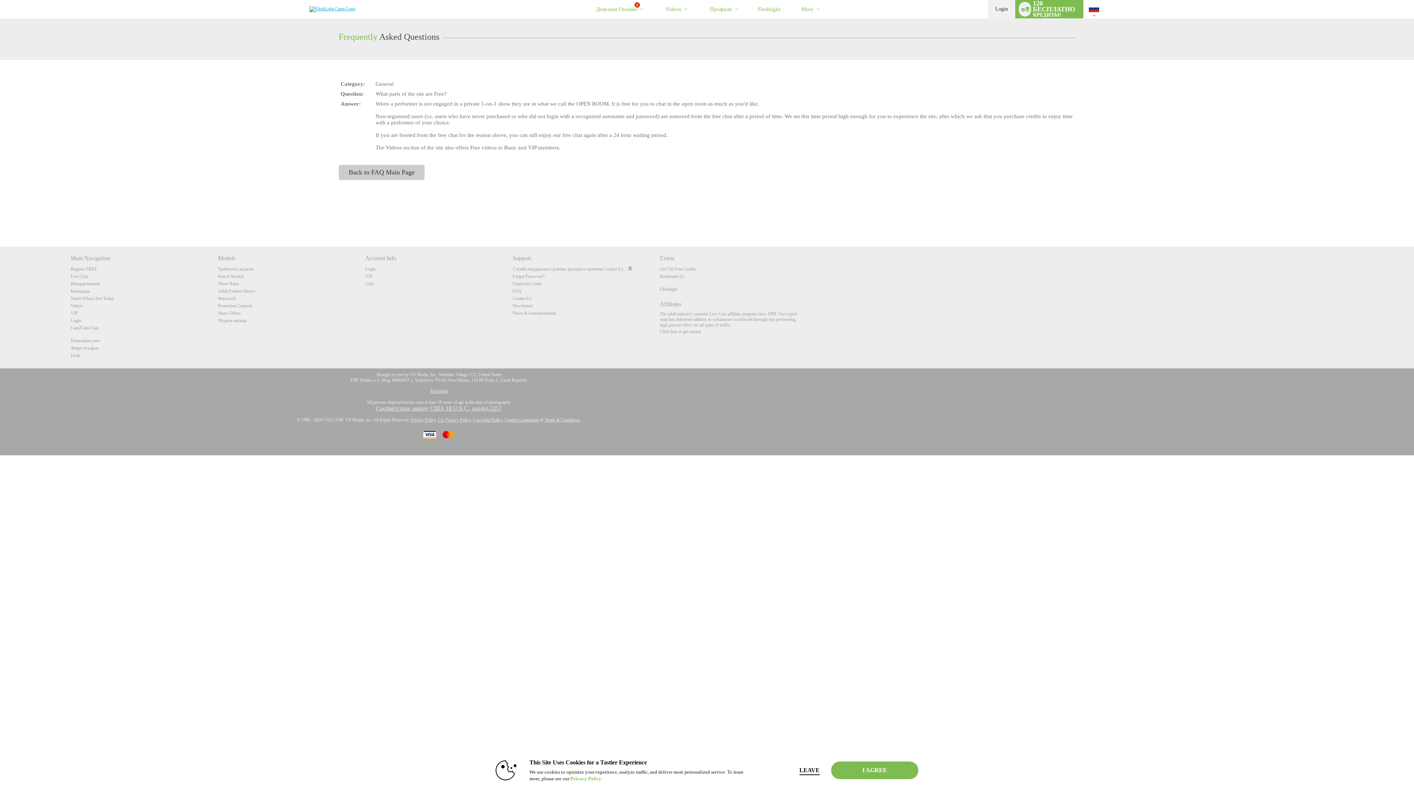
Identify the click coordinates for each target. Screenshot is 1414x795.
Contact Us (522, 298)
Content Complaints (521, 420)
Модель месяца (232, 320)
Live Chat (79, 276)
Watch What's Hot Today (92, 298)
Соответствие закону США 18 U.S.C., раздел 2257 (439, 408)
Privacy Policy (423, 420)
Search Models (231, 276)
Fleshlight (668, 289)
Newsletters (523, 305)
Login (1001, 9)
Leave (809, 770)
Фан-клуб (227, 298)
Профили (721, 9)
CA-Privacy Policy (454, 420)
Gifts (369, 283)
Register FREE (84, 269)
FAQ (517, 291)
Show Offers (229, 313)
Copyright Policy (487, 420)
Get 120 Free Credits (678, 269)
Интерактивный (85, 283)
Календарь (80, 291)
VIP (74, 313)
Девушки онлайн (617, 7)
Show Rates (228, 283)
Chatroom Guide (527, 283)
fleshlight (769, 9)
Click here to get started (680, 331)
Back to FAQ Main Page (382, 172)
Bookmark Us (672, 276)
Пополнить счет (85, 340)
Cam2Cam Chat (84, 328)
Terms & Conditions (562, 420)
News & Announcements (534, 313)
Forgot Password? (529, 276)
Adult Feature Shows (236, 291)
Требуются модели (235, 269)
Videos (673, 9)
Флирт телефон (84, 348)
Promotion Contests (235, 305)
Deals (76, 355)
